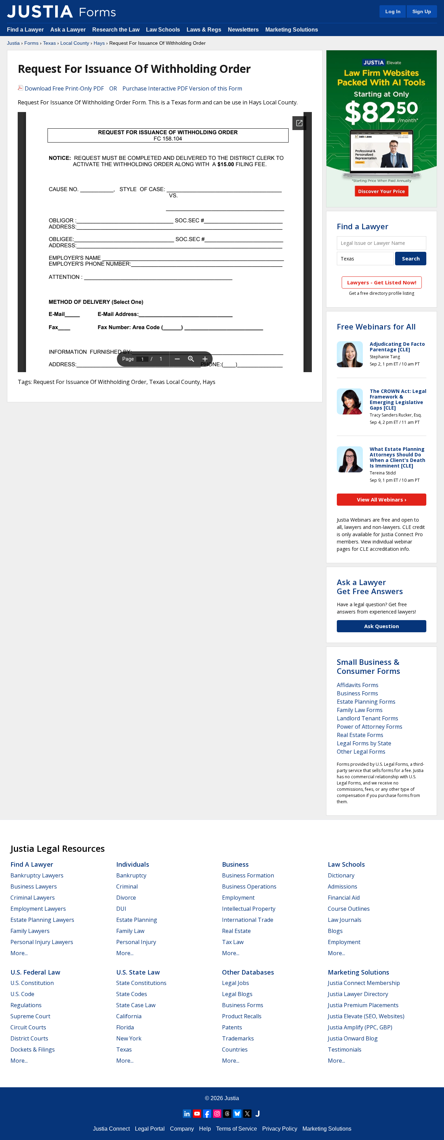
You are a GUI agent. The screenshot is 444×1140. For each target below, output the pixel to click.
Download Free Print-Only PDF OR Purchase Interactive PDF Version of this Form (132, 88)
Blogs (335, 931)
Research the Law (115, 30)
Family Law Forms (360, 710)
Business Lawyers (33, 886)
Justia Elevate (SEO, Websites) (366, 1016)
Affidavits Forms (357, 685)
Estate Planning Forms (366, 701)
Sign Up (421, 11)
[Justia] (40, 11)
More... (19, 953)
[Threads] (227, 1113)
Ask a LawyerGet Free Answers (370, 586)
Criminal (127, 886)
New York (129, 1038)
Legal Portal (150, 1129)
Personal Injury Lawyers (41, 942)
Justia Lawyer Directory (358, 994)
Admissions (342, 886)
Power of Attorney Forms (369, 726)
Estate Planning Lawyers (42, 920)
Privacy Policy (279, 1129)
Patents (232, 1027)
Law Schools (163, 30)
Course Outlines (349, 908)
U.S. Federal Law (35, 972)
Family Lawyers (30, 931)
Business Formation (248, 875)
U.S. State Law (138, 972)
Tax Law (233, 942)
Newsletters (243, 30)
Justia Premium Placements (363, 1005)
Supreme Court (30, 1016)
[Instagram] (217, 1113)
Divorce (126, 897)
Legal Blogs (237, 994)
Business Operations (249, 886)
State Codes (131, 994)
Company (182, 1129)
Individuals (132, 864)
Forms (31, 43)
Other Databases (248, 972)
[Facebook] (207, 1113)
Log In (393, 11)
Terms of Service (236, 1129)
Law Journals (344, 920)
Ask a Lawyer (68, 30)
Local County (74, 43)
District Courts (29, 1038)
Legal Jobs (235, 983)
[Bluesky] (237, 1113)
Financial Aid (344, 897)
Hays (99, 43)
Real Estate (236, 931)
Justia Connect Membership (364, 983)
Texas (49, 43)
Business (235, 864)
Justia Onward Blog (353, 1038)
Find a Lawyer (25, 30)
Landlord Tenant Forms (367, 718)
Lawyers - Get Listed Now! (381, 282)
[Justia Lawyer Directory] (257, 1113)
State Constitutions (141, 983)
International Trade (247, 920)
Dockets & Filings (32, 1049)
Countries (235, 1049)
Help (205, 1129)
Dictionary (341, 875)
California (129, 1016)
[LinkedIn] (187, 1113)
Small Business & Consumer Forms (368, 666)
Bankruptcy (131, 875)
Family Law (130, 931)
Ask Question (381, 626)
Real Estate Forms (360, 735)
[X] (247, 1113)
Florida (125, 1027)
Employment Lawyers (38, 908)
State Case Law (135, 1005)
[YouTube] (197, 1113)
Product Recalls (242, 1016)
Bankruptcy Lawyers (36, 875)
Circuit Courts (28, 1027)
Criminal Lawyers (32, 897)
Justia (13, 43)
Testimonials (344, 1049)
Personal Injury (136, 942)
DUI (121, 908)
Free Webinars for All (376, 326)
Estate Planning (136, 920)
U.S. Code (22, 994)
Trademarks (238, 1038)
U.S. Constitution (32, 983)
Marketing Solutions (291, 30)
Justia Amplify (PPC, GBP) (360, 1027)
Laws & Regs (204, 30)
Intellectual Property (248, 908)
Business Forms (357, 693)
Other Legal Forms (361, 751)
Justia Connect (111, 1129)
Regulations (26, 1005)
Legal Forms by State (364, 743)
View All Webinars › (382, 499)
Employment (238, 897)
